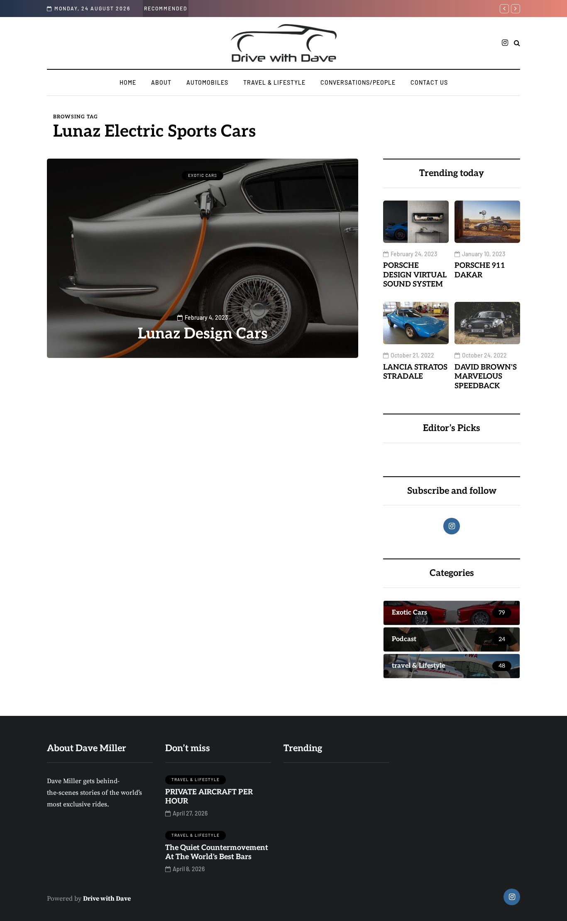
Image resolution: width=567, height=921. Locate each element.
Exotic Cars (202, 175)
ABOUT (161, 82)
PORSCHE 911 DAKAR (480, 270)
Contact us (429, 82)
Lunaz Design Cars (203, 334)
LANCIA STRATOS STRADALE (415, 372)
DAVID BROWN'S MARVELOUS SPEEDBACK (486, 376)
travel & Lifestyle (274, 82)
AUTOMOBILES (207, 82)
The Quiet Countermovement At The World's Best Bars (216, 852)
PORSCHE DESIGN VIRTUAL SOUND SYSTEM (415, 275)
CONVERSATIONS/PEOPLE (358, 82)
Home (128, 82)
